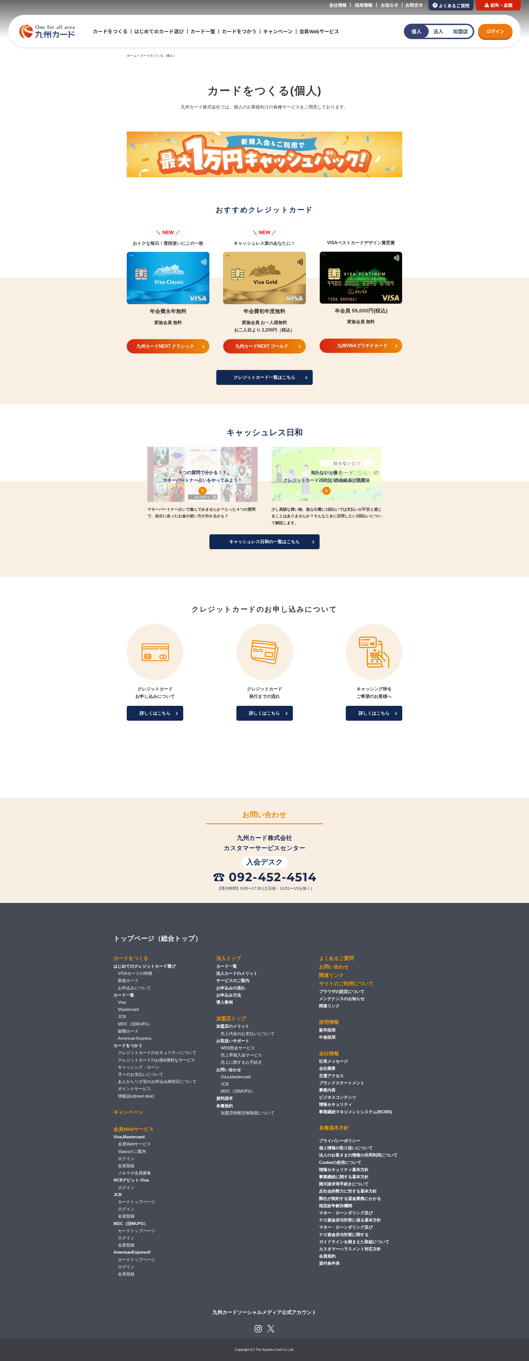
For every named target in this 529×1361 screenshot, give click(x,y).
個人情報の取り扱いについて (346, 1147)
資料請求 (224, 1098)
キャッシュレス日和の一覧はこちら (264, 541)
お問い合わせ (228, 1069)
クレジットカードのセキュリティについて (157, 1052)
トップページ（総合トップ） (158, 938)
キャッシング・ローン (138, 1067)
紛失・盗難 (501, 5)
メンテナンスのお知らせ (342, 998)
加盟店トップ (231, 1018)
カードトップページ (136, 1201)
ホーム (132, 56)
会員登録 (126, 1165)
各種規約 (224, 1105)
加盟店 (460, 31)
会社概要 (327, 1068)
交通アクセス (331, 1075)
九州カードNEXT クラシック (165, 346)
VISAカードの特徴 (135, 973)
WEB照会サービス (238, 1048)
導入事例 (224, 1002)
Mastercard (128, 1009)
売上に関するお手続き (241, 1062)
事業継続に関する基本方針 (344, 1176)
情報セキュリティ (335, 1104)
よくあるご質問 (454, 5)
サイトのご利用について (346, 983)
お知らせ (389, 5)
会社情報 (338, 5)
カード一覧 (202, 31)
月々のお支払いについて (140, 1074)
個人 (417, 31)
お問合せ (414, 5)
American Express (135, 1038)
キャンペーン (278, 31)
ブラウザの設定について (342, 991)
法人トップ (228, 958)
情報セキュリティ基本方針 (344, 1169)
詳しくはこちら (155, 713)
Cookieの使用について (340, 1162)
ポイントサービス (134, 1088)
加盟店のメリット (232, 1026)
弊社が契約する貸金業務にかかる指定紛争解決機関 (350, 1202)
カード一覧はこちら (264, 377)
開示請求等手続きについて (344, 1184)
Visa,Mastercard (235, 1076)
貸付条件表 (329, 1263)
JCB (122, 1016)
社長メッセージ (333, 1061)
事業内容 (327, 1090)
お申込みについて (134, 988)
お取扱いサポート (232, 1040)
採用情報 (364, 5)
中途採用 (327, 1037)
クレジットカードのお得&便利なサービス (156, 1060)
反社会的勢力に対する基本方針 (348, 1191)
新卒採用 (327, 1030)
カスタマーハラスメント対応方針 (350, 1248)
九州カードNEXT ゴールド (261, 346)
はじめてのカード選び (159, 31)
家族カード (128, 980)
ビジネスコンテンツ (337, 1097)
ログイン (495, 31)
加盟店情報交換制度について (247, 1112)
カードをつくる (110, 31)
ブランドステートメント (342, 1082)
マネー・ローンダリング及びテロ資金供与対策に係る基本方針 (350, 1216)
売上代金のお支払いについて (247, 1033)
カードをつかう (239, 31)
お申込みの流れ (230, 988)
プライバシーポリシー (339, 1140)
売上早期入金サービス (241, 1055)
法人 (438, 31)
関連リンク (331, 975)
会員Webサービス (319, 31)
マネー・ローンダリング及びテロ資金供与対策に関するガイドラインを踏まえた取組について (354, 1234)
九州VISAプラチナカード (362, 345)
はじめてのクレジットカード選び (145, 966)
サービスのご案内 (232, 980)
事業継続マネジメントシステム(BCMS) (355, 1111)
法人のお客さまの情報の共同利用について (358, 1155)
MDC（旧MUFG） (135, 1024)
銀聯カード (128, 1031)
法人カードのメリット (237, 973)
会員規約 (327, 1256)
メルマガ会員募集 (134, 1173)
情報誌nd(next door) (136, 1096)
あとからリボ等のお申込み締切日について (157, 1081)
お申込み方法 (228, 995)
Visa (122, 1002)
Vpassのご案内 (132, 1151)
